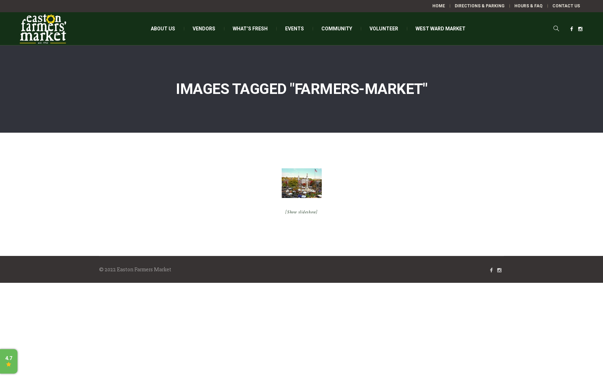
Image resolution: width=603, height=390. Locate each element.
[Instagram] (580, 28)
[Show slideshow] (301, 212)
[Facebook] (571, 28)
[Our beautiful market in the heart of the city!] (302, 183)
